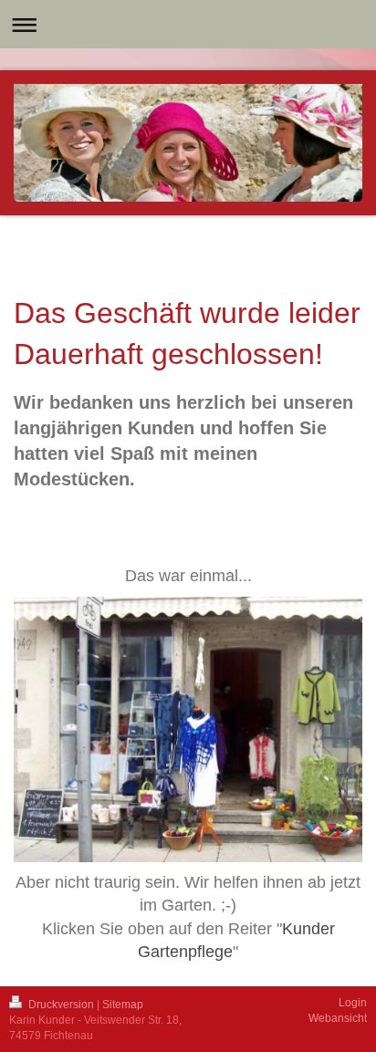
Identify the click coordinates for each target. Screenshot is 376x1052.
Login (353, 1002)
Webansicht (337, 1018)
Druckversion (61, 1004)
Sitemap (122, 1004)
